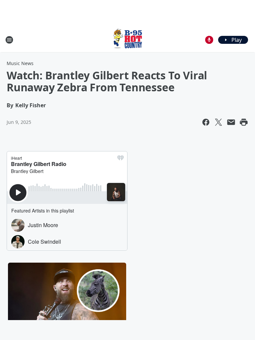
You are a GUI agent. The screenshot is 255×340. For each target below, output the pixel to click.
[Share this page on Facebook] (206, 122)
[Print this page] (243, 122)
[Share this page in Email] (231, 122)
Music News (20, 63)
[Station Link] (127, 39)
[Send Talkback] (209, 40)
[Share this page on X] (218, 122)
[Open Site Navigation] (9, 40)
